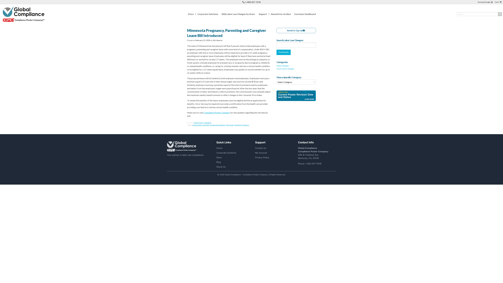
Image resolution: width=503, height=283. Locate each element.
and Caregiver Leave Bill (200, 125)
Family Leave (198, 123)
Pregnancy (245, 125)
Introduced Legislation (217, 125)
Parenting (237, 125)
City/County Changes (285, 69)
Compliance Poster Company (217, 112)
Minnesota (230, 125)
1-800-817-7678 (253, 2)
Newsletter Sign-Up (294, 30)
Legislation (207, 123)
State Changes (283, 66)
